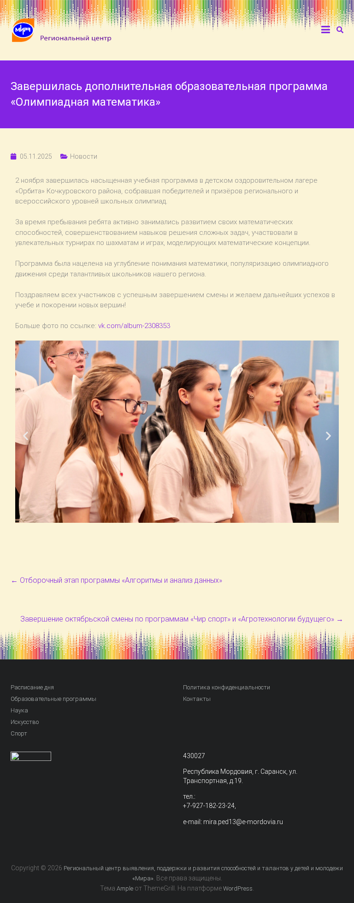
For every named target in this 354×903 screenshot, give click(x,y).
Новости (83, 156)
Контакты (197, 698)
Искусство (25, 721)
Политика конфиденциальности (226, 687)
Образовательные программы (53, 698)
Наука (19, 710)
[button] (25, 436)
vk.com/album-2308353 (134, 326)
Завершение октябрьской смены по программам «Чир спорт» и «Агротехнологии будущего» (181, 619)
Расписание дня (32, 687)
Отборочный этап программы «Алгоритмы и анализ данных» (116, 580)
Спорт (19, 733)
